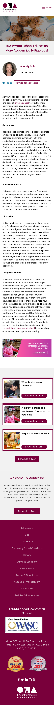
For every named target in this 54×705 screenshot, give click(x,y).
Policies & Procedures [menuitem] (27, 595)
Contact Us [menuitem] (27, 541)
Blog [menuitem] (27, 534)
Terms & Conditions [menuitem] (27, 575)
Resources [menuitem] (27, 588)
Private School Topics (27, 82)
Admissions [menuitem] (27, 528)
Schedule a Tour (27, 459)
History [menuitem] (27, 555)
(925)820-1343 (27, 648)
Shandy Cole (27, 66)
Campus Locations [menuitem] (27, 561)
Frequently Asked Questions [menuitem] (27, 548)
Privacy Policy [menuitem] (27, 568)
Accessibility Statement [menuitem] (27, 581)
